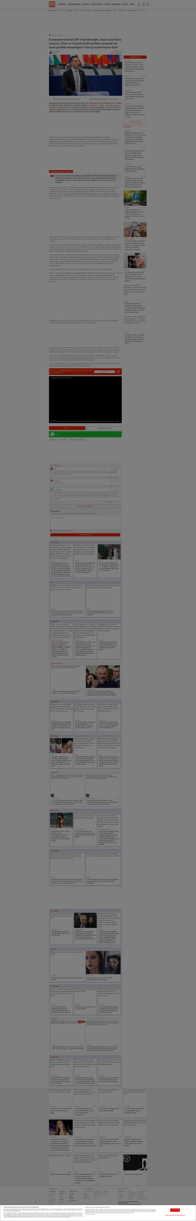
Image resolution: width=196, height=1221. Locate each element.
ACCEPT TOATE (175, 1210)
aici (76, 1215)
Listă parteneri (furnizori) (90, 1214)
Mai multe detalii (16, 1211)
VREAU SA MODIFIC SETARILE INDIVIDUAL (175, 1215)
